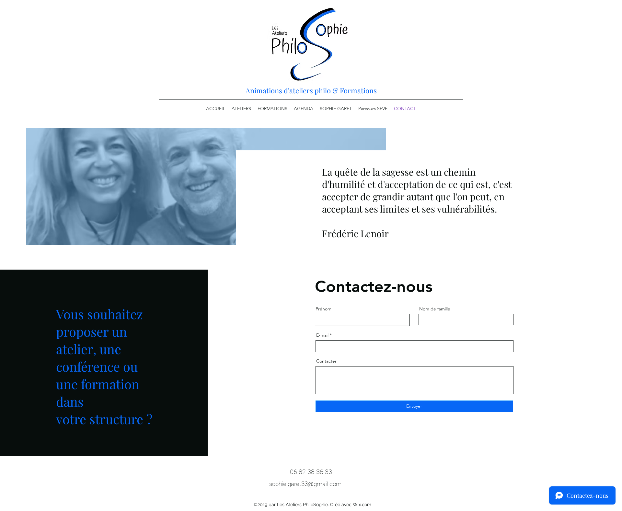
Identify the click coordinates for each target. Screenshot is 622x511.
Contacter (326, 361)
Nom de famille (434, 309)
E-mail (322, 335)
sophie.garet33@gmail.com (305, 484)
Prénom (323, 309)
